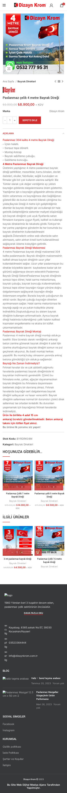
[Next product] (62, 81)
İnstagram (8, 730)
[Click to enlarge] (9, 68)
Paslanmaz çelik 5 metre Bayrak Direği (49, 495)
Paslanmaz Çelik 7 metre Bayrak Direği (17, 495)
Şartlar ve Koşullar (13, 758)
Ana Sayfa (9, 81)
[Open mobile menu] (4, 5)
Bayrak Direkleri (27, 81)
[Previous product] (55, 81)
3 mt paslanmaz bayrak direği (17, 559)
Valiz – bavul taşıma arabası (45, 678)
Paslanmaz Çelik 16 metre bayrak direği (49, 561)
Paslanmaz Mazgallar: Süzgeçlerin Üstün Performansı (47, 696)
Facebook (8, 723)
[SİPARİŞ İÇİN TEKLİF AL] (38, 552)
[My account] (51, 5)
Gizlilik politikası (12, 746)
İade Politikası (11, 752)
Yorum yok (58, 683)
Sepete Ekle (29, 120)
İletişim (7, 765)
